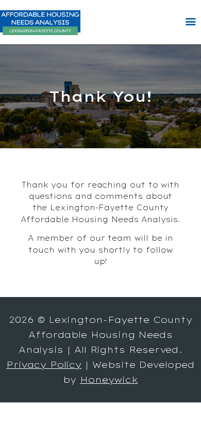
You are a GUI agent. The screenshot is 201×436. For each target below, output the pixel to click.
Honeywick (109, 379)
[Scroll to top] (183, 411)
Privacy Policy (43, 364)
